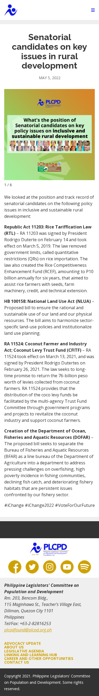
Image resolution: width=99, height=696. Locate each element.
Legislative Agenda (24, 650)
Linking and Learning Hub (30, 654)
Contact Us (16, 662)
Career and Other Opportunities (38, 658)
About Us (14, 647)
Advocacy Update (22, 643)
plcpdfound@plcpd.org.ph (28, 630)
